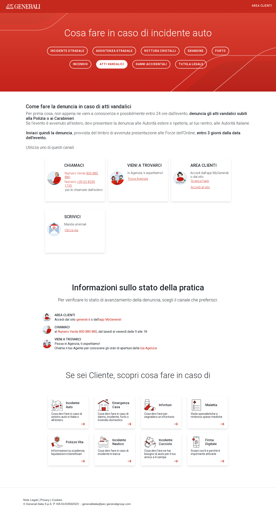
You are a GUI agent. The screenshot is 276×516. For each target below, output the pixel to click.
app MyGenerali (110, 319)
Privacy (45, 499)
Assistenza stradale (114, 50)
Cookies (57, 499)
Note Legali (30, 499)
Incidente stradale (67, 50)
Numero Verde (81, 175)
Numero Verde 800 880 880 (77, 332)
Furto (220, 50)
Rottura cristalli (160, 50)
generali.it (83, 319)
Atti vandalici (112, 64)
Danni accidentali (151, 64)
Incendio (80, 64)
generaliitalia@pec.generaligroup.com (106, 504)
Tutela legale (191, 64)
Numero (80, 184)
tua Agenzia (148, 348)
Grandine (195, 50)
